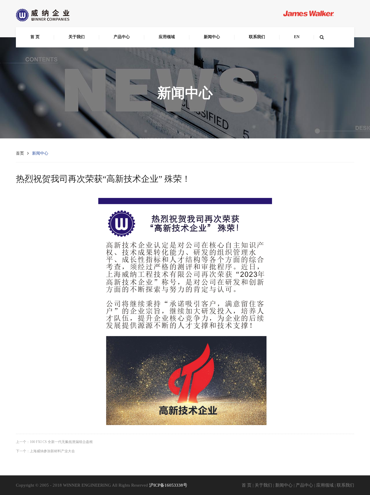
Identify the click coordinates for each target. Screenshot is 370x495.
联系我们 (257, 37)
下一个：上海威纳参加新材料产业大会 (45, 451)
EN (296, 37)
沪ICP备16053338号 (168, 485)
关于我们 (77, 37)
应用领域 (167, 37)
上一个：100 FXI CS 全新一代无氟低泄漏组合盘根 (54, 442)
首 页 (35, 37)
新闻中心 (212, 37)
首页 (20, 153)
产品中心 (122, 37)
